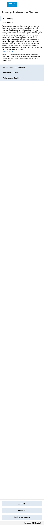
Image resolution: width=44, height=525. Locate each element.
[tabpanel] (22, 43)
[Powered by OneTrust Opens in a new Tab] (33, 523)
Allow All (21, 504)
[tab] (22, 18)
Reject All (21, 510)
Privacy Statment (8, 51)
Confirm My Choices (22, 517)
